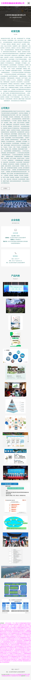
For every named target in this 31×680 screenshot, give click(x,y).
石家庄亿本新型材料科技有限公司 (20, 628)
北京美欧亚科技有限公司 (21, 655)
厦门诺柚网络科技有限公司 (15, 633)
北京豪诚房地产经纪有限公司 (16, 636)
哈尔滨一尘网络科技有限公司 (6, 628)
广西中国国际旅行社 (24, 652)
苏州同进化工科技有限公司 (19, 630)
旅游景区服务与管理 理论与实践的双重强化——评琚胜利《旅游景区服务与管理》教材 (15, 321)
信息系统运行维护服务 (17, 660)
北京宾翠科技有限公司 (15, 658)
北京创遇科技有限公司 (18, 653)
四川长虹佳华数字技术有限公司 (7, 649)
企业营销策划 (6, 636)
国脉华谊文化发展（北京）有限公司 (9, 626)
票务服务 (10, 631)
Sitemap (27, 675)
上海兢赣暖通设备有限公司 (22, 642)
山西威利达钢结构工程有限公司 (24, 627)
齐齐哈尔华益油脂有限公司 (6, 660)
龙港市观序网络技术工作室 (20, 646)
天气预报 (10, 653)
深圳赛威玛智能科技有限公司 (19, 631)
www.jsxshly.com (13, 674)
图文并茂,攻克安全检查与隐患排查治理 (15, 355)
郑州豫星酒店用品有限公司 (25, 647)
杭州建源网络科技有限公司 (16, 656)
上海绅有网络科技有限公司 (20, 649)
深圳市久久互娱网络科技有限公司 (8, 639)
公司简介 (5, 188)
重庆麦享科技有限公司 (12, 637)
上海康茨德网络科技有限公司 (8, 642)
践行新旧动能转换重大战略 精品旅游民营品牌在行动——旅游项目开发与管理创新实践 (15, 288)
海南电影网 (24, 633)
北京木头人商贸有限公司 (10, 640)
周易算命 (29, 649)
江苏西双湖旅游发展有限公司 (13, 3)
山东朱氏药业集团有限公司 (13, 652)
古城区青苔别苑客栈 (14, 644)
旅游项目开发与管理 (22, 674)
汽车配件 (25, 656)
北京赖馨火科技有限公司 (23, 626)
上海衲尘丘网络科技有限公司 (24, 659)
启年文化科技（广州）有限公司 (12, 623)
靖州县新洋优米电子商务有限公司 (9, 659)
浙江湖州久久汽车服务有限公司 (16, 634)
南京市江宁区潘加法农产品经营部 (10, 624)
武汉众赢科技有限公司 (10, 655)
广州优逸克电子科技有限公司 (19, 650)
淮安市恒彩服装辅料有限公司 (6, 650)
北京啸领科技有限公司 (13, 647)
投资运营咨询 (6, 662)
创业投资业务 (20, 640)
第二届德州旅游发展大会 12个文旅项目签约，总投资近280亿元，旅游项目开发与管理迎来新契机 (15, 472)
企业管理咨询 (13, 627)
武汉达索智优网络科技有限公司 (21, 643)
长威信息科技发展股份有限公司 (7, 646)
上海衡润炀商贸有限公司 (25, 644)
